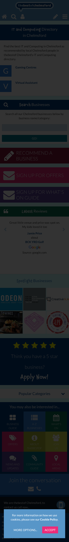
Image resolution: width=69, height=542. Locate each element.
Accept (50, 530)
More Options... (25, 530)
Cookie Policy (49, 519)
